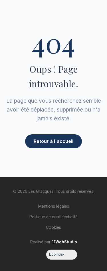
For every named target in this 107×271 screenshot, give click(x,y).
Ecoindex (56, 254)
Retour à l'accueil (53, 141)
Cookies (53, 227)
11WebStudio (64, 242)
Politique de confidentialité (53, 217)
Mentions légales (53, 206)
